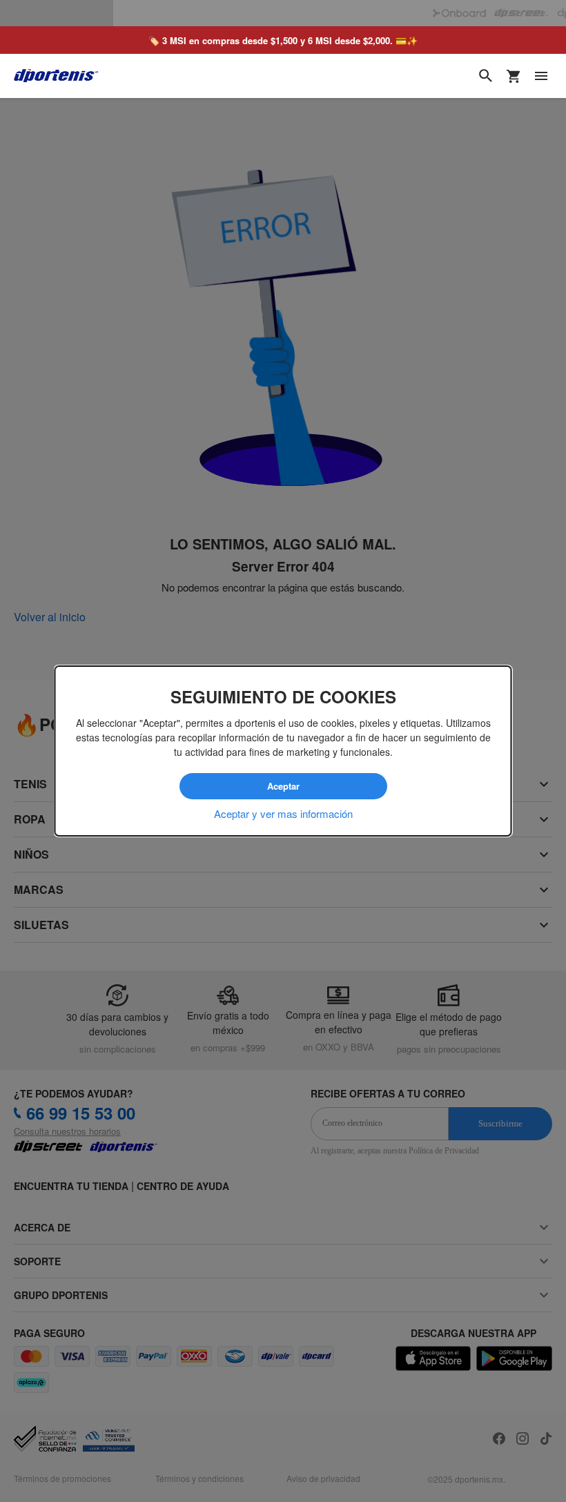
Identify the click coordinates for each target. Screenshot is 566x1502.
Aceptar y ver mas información (283, 813)
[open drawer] (541, 50)
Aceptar (283, 786)
